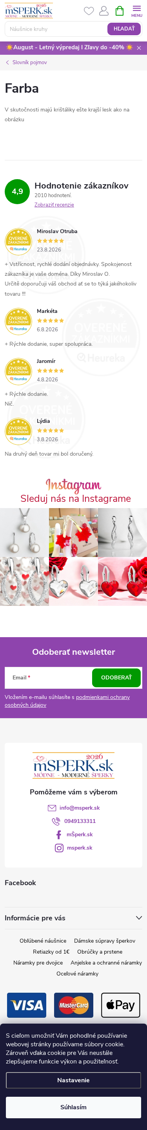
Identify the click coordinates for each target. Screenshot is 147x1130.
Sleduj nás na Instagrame (75, 499)
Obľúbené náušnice (43, 941)
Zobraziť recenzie (54, 204)
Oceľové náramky (77, 973)
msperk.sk (80, 848)
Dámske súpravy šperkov (104, 941)
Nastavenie (73, 1080)
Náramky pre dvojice (38, 963)
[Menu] (136, 10)
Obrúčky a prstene (99, 952)
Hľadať (124, 28)
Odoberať (116, 677)
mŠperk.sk (80, 834)
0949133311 (80, 821)
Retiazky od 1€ (51, 952)
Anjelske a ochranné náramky (106, 963)
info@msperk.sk (80, 808)
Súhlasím (73, 1107)
